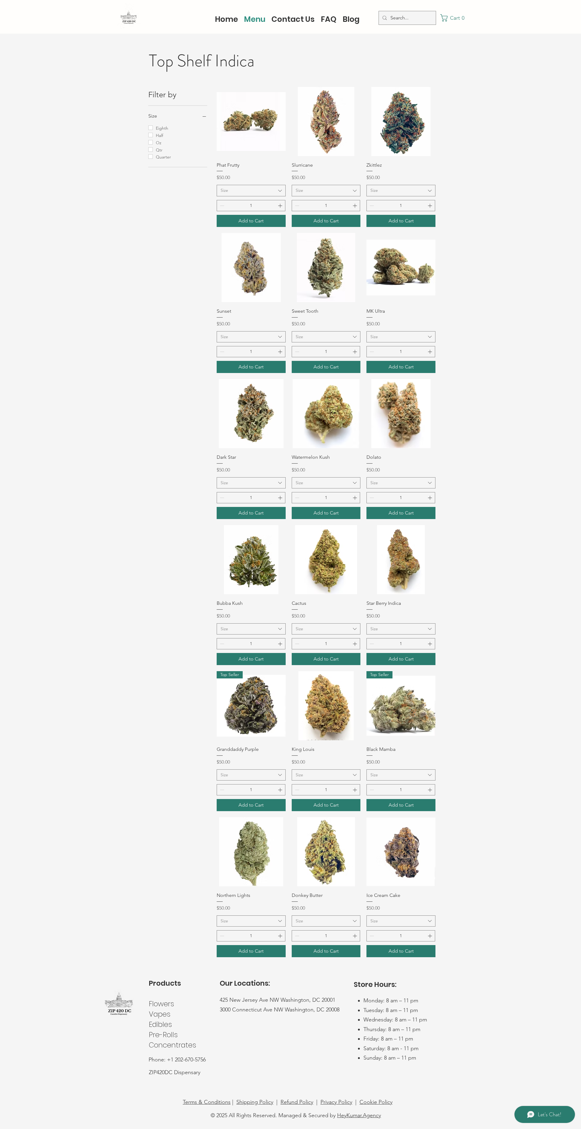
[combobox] (251, 190)
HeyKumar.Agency (359, 1115)
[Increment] (280, 205)
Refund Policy (297, 1102)
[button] (454, 18)
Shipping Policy (254, 1102)
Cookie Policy (375, 1102)
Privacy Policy (336, 1102)
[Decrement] (221, 205)
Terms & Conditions (207, 1102)
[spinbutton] (251, 205)
